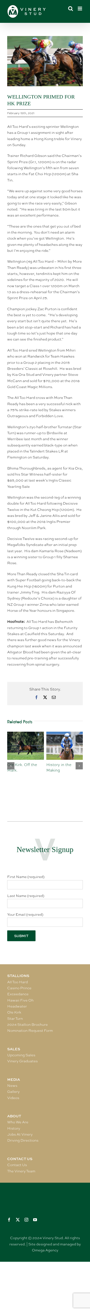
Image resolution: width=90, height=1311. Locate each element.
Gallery (13, 1091)
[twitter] (18, 1220)
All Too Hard (17, 982)
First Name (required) (25, 876)
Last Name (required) (25, 895)
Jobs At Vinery (20, 1134)
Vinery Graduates (22, 1061)
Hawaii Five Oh (20, 1000)
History (13, 1128)
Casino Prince (19, 988)
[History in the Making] (64, 734)
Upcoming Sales (21, 1055)
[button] (10, 765)
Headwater (17, 1006)
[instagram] (26, 1220)
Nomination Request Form (30, 1030)
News (12, 1085)
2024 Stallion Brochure (27, 1024)
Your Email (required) (25, 914)
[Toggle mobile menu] (80, 8)
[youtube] (35, 1220)
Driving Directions (22, 1140)
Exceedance (18, 994)
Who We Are (17, 1122)
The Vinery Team (21, 1171)
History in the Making (58, 767)
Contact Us (17, 1165)
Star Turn (15, 1018)
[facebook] (9, 1220)
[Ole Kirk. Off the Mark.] (25, 734)
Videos (13, 1097)
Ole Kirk (14, 1012)
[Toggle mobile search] (70, 8)
